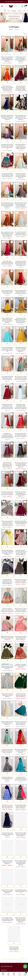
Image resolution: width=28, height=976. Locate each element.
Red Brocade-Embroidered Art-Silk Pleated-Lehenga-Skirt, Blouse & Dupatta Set (21, 435)
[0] (25, 6)
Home (5, 10)
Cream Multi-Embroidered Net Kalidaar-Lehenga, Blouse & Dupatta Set (7, 378)
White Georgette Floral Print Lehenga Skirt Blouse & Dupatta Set (7, 723)
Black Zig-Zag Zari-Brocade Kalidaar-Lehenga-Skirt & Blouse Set (7, 667)
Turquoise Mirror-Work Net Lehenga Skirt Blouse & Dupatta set (7, 695)
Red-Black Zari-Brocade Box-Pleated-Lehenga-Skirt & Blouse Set (21, 666)
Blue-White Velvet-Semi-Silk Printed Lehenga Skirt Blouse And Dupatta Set (7, 806)
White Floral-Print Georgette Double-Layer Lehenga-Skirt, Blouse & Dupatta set (21, 610)
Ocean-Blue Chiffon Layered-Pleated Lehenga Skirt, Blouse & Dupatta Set (21, 779)
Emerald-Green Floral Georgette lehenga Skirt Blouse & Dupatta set (21, 695)
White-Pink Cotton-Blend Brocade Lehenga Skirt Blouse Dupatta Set (20, 834)
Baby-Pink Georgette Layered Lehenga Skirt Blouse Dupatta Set (14, 948)
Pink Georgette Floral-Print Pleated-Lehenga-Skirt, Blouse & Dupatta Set (21, 638)
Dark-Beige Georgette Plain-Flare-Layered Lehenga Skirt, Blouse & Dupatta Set (7, 493)
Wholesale (19, 10)
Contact (24, 10)
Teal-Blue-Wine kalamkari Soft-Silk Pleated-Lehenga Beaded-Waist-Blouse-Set (7, 175)
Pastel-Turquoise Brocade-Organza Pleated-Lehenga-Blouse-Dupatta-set (7, 292)
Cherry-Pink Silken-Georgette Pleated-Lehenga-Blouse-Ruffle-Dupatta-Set (7, 263)
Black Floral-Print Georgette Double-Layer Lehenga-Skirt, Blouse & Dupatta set (21, 581)
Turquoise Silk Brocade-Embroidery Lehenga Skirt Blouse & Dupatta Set (7, 751)
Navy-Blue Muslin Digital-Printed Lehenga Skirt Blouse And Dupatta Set (20, 806)
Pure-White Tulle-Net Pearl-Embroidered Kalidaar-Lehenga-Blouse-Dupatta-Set (21, 233)
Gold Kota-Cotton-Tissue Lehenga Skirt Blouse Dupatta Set (7, 862)
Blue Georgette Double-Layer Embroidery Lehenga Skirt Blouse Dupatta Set (7, 919)
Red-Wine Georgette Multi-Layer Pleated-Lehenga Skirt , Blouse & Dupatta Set (21, 522)
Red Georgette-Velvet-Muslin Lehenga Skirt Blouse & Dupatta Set (21, 751)
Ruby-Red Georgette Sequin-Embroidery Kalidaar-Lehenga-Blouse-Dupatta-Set (21, 292)
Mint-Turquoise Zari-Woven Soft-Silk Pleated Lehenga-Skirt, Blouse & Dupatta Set (21, 378)
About (8, 10)
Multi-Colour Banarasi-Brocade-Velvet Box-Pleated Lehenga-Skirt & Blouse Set (7, 610)
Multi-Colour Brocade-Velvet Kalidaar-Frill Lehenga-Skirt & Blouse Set (7, 638)
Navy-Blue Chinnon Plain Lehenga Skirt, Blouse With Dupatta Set (7, 834)
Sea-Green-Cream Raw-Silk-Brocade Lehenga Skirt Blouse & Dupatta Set (21, 723)
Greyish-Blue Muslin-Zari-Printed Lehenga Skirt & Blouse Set (7, 779)
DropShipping (13, 10)
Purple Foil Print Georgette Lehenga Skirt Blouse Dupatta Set (7, 891)
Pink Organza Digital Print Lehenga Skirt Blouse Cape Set (21, 891)
